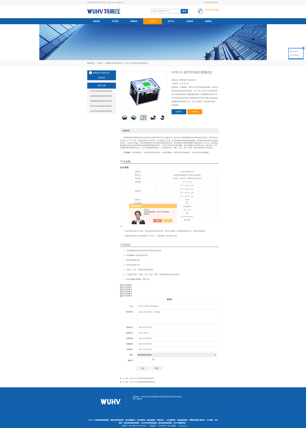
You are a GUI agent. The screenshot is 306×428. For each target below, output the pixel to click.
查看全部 (101, 78)
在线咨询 (189, 21)
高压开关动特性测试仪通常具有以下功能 (102, 111)
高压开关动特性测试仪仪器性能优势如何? (102, 106)
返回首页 (207, 2)
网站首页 (96, 21)
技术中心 (171, 21)
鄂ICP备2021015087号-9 (137, 426)
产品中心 (152, 236)
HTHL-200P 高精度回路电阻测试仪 (142, 382)
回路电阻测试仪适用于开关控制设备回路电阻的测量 (102, 101)
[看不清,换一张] (169, 359)
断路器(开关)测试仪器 (114, 63)
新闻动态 (134, 21)
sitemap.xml (182, 426)
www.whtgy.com (118, 2)
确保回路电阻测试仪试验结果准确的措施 (102, 96)
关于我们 (115, 21)
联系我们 (215, 2)
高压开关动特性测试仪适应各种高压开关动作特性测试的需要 (102, 91)
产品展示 (152, 21)
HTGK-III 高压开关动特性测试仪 (141, 378)
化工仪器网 (171, 426)
